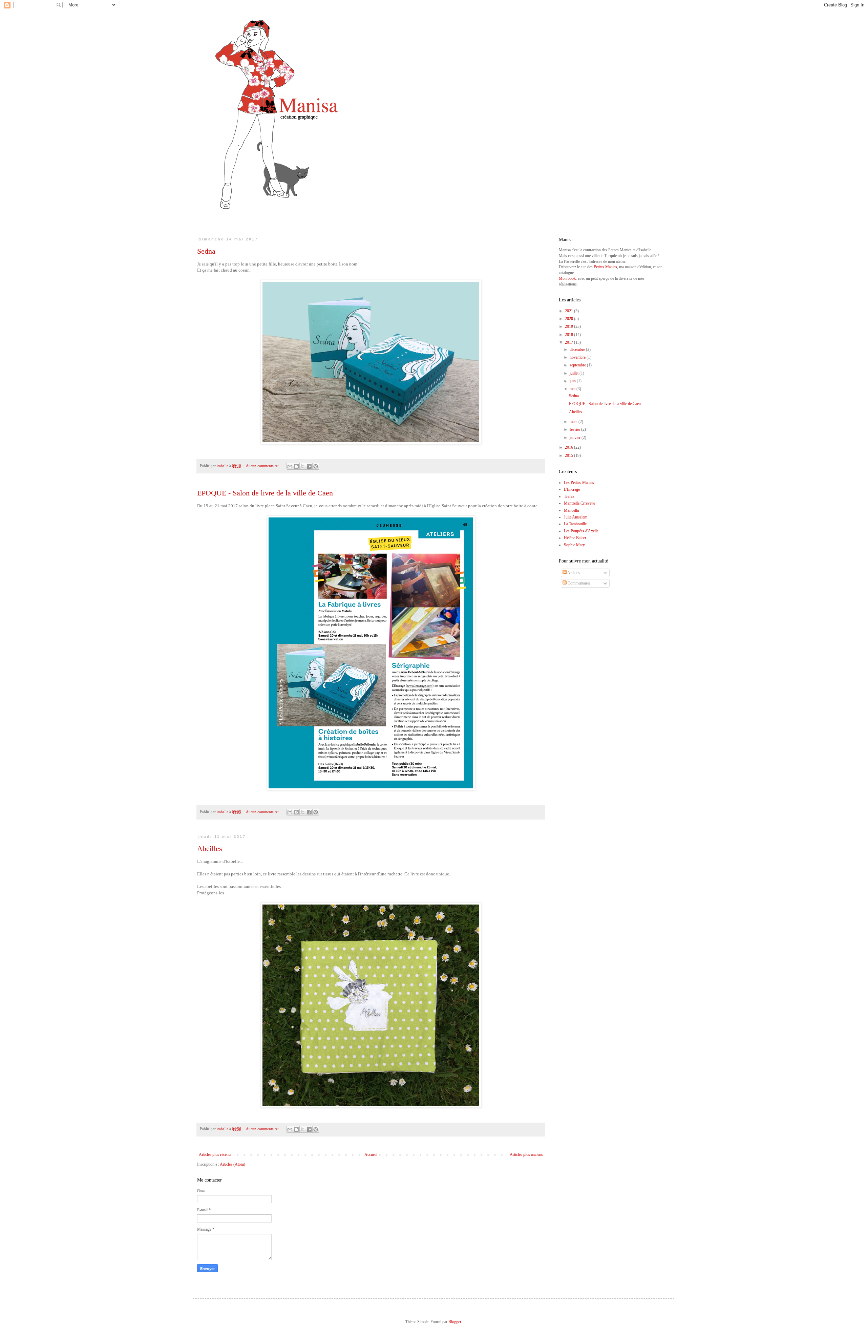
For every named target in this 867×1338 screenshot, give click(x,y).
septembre (578, 365)
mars (574, 421)
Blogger (454, 1321)
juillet (574, 373)
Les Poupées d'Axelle (581, 531)
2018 (569, 334)
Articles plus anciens (526, 1154)
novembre (578, 357)
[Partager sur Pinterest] (315, 466)
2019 (569, 326)
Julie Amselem (575, 517)
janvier (575, 437)
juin (573, 381)
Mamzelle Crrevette (579, 503)
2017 (569, 342)
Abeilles (209, 848)
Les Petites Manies (579, 482)
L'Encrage (572, 489)
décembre (578, 349)
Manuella (571, 510)
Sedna (206, 251)
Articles (573, 572)
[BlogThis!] (296, 466)
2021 (569, 311)
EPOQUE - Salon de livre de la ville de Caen (265, 493)
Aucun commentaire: (263, 466)
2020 (569, 318)
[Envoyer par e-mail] (290, 466)
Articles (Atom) (232, 1164)
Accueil (370, 1154)
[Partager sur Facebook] (309, 466)
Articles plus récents (215, 1154)
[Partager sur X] (302, 466)
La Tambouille (575, 524)
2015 (569, 455)
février (575, 429)
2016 (569, 447)
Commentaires (579, 583)
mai (573, 388)
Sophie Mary (574, 545)
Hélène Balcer (575, 537)
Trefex (569, 496)
